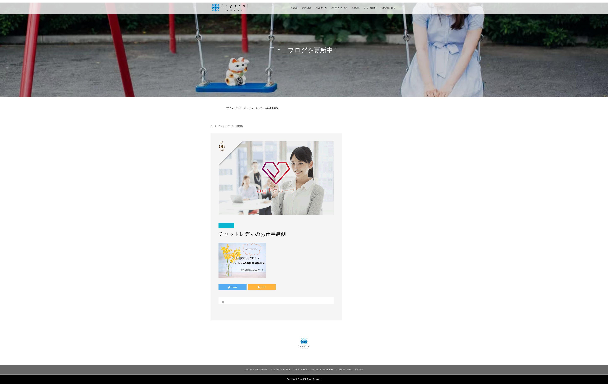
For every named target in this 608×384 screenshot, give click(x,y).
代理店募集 (355, 8)
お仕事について (321, 8)
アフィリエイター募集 (339, 8)
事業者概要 (359, 369)
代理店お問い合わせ (388, 8)
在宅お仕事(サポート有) (279, 369)
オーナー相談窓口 (370, 8)
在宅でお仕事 (306, 8)
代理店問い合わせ (345, 369)
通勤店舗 (294, 8)
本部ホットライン (328, 369)
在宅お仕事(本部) (261, 369)
